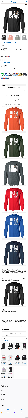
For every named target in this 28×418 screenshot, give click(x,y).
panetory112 (7, 335)
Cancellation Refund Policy (4, 394)
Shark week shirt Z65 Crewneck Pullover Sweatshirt (24, 364)
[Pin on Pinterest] (4, 78)
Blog (1, 387)
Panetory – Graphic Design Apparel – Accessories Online (13, 333)
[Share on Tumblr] (8, 78)
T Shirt (24, 309)
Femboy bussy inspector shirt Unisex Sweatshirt (3, 364)
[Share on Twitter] (2, 78)
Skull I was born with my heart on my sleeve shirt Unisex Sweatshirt (3, 376)
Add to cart (7, 62)
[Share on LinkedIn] (6, 78)
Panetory (7, 330)
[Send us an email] (2, 405)
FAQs (1, 384)
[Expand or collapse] (25, 85)
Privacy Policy (2, 385)
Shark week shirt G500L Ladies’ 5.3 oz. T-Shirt (10, 376)
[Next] (26, 20)
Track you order (3, 393)
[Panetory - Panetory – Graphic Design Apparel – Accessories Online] (14, 2)
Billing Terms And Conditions (4, 386)
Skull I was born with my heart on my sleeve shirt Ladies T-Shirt (24, 351)
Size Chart (2, 396)
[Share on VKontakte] (5, 78)
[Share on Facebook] (1, 78)
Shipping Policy (3, 395)
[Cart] (26, 1)
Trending (3, 310)
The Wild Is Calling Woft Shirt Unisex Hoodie (17, 364)
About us (2, 382)
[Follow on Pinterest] (3, 405)
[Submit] (26, 4)
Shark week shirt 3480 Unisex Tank (3, 351)
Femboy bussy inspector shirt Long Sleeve (10, 351)
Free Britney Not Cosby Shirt (10, 363)
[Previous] (2, 20)
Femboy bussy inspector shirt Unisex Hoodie (17, 351)
